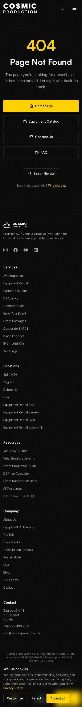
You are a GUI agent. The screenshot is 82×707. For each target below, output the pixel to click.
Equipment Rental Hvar (19, 420)
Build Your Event (14, 313)
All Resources (12, 488)
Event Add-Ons (14, 343)
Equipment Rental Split (19, 405)
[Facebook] (15, 250)
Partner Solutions (15, 291)
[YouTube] (25, 250)
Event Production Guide (20, 466)
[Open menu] (74, 8)
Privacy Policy (13, 688)
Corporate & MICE (15, 328)
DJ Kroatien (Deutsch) (18, 496)
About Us (9, 519)
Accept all (58, 698)
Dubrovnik (10, 389)
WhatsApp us (57, 185)
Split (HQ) (10, 374)
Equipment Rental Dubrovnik (23, 427)
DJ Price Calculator (16, 473)
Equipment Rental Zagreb (21, 412)
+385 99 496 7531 (16, 626)
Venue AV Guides (15, 451)
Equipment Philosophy (18, 527)
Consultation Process (18, 550)
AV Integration (13, 275)
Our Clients (11, 580)
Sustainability (12, 557)
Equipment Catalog (44, 121)
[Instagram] (5, 250)
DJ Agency (11, 298)
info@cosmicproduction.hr (21, 633)
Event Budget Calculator (20, 481)
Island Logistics (13, 336)
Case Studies (12, 542)
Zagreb (8, 382)
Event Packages (14, 321)
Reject (36, 698)
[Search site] (61, 8)
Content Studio (14, 306)
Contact (9, 587)
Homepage (44, 106)
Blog (6, 572)
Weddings (10, 351)
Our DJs (8, 534)
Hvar (6, 397)
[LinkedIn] (35, 250)
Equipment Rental (15, 283)
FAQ (44, 152)
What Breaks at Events (19, 458)
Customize (15, 698)
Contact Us (44, 137)
